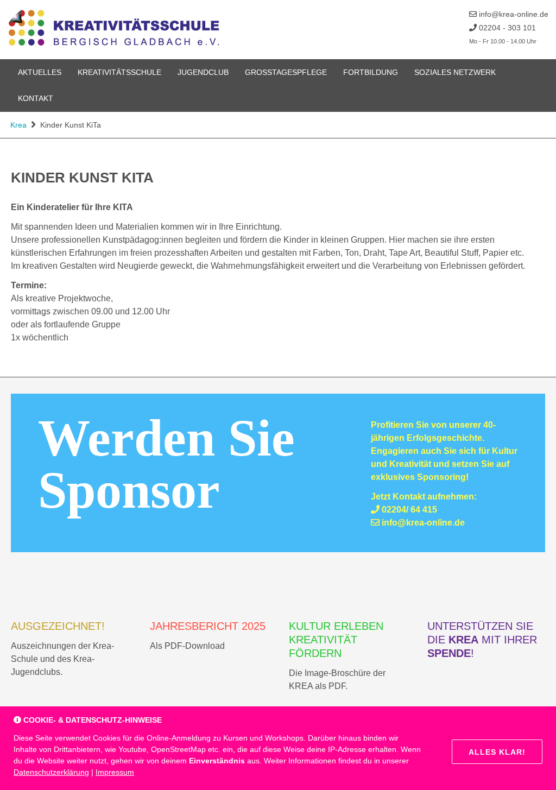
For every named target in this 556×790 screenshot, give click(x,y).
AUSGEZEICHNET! (58, 626)
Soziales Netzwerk (455, 72)
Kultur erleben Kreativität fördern (336, 639)
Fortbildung (370, 72)
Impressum (115, 772)
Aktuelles (39, 72)
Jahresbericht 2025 (208, 626)
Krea (18, 125)
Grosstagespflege (286, 72)
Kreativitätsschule (119, 72)
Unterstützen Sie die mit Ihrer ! (482, 639)
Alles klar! (497, 752)
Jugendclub (203, 72)
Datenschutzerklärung (51, 772)
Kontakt (35, 98)
